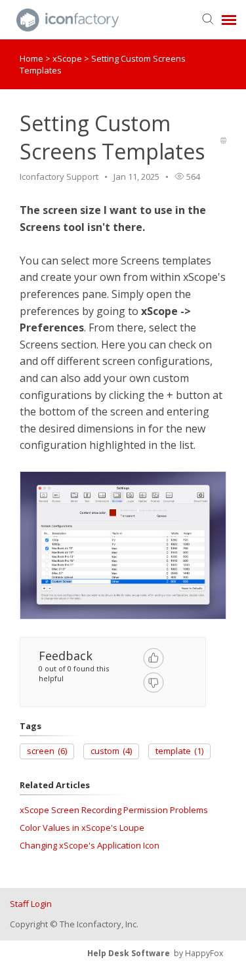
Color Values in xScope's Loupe (82, 827)
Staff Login (31, 904)
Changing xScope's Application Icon (89, 845)
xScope (68, 58)
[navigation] (229, 19)
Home (31, 58)
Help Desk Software (128, 953)
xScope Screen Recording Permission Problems (114, 810)
